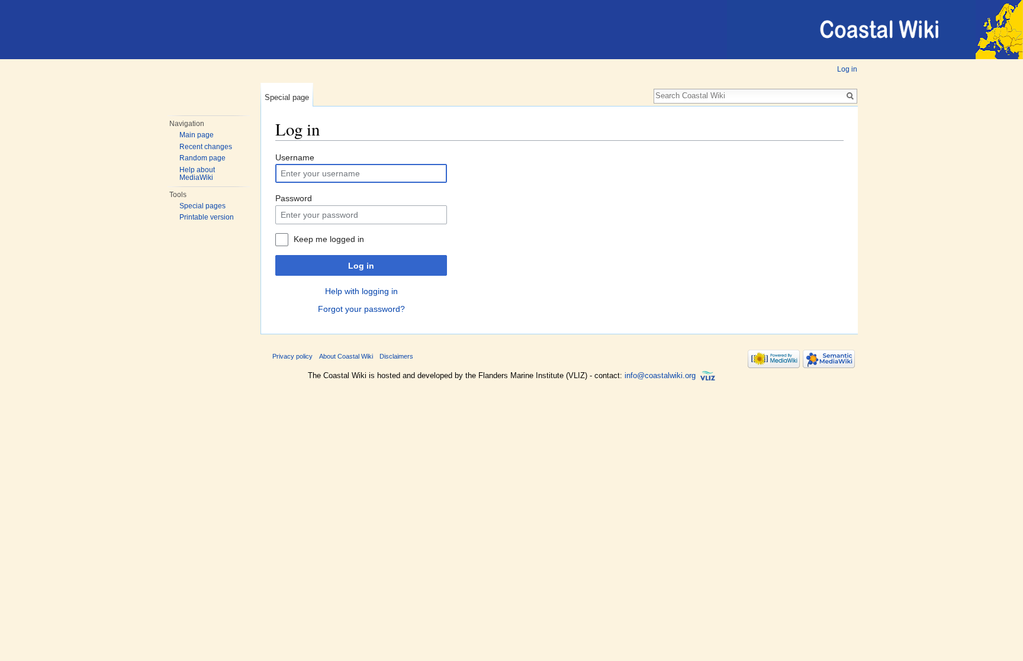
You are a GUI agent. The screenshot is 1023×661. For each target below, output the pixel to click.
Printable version (206, 217)
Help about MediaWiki (197, 174)
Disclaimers (396, 356)
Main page (196, 135)
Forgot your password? (361, 309)
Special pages (202, 206)
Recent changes (205, 147)
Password (293, 198)
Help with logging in (361, 291)
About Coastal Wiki (346, 356)
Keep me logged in (329, 239)
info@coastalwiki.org (660, 375)
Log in (847, 69)
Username (294, 157)
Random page (202, 158)
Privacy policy (292, 356)
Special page (287, 97)
